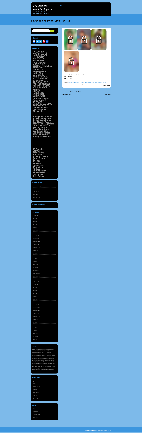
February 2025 (36, 267)
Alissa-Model (44, 350)
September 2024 (36, 281)
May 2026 (35, 224)
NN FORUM (38, 67)
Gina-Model (37, 371)
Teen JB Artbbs (40, 127)
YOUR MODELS (40, 87)
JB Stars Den (39, 172)
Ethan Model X (40, 100)
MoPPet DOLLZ (40, 53)
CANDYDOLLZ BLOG (42, 103)
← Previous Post (66, 94)
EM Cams (37, 150)
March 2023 (35, 333)
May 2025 (35, 258)
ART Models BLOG (41, 85)
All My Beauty (39, 170)
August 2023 (35, 319)
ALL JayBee (38, 111)
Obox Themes (108, 430)
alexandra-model (46, 349)
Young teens (76, 84)
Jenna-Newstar (43, 371)
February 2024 (36, 302)
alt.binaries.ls (48, 352)
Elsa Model (34, 368)
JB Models (38, 167)
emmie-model (46, 368)
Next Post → (108, 94)
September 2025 (36, 247)
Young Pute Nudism (42, 136)
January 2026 (36, 235)
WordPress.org (36, 417)
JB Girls (36, 161)
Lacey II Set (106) (36, 197)
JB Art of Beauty (40, 156)
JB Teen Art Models (42, 118)
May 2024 (35, 293)
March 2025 (35, 264)
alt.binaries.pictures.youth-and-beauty (39, 363)
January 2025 (36, 270)
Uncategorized (36, 389)
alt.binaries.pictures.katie (50, 355)
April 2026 (35, 227)
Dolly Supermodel (47, 364)
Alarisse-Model (35, 349)
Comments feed (36, 414)
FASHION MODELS (42, 83)
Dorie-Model (53, 364)
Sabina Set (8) (36, 191)
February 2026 (36, 233)
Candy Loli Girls (40, 107)
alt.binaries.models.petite (37, 354)
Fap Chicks (38, 174)
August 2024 (35, 284)
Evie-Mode (51, 368)
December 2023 (36, 307)
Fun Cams (37, 154)
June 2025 (35, 256)
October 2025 (36, 244)
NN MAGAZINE (40, 71)
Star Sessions (39, 109)
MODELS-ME (39, 64)
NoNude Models (98, 82)
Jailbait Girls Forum (42, 120)
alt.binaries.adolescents (40, 352)
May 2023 (35, 327)
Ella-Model (53, 366)
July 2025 (35, 253)
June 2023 (35, 325)
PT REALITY (38, 56)
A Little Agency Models (51, 350)
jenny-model (48, 371)
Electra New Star (41, 366)
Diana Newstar (41, 364)
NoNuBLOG (38, 93)
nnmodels (70, 82)
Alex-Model (40, 349)
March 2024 (35, 299)
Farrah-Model (37, 369)
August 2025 (35, 250)
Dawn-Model (49, 363)
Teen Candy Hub (40, 134)
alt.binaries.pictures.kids (37, 357)
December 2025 (36, 238)
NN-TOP (36, 91)
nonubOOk (38, 69)
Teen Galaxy (38, 152)
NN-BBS (36, 89)
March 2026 (35, 230)
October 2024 (36, 279)
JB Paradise (38, 149)
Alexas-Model (35, 350)
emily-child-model (40, 368)
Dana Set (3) (35, 189)
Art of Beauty (39, 158)
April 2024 (35, 296)
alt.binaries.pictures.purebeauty (38, 358)
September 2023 (36, 316)
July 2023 (35, 322)
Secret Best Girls (41, 129)
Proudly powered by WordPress (90, 430)
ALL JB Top (38, 51)
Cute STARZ (38, 74)
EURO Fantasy (39, 62)
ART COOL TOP (40, 82)
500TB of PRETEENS (42, 65)
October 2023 (36, 313)
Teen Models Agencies (43, 123)
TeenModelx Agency (42, 121)
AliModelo (40, 350)
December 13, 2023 (78, 82)
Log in (34, 408)
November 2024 (36, 276)
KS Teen (36, 168)
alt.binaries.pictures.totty (49, 358)
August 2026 (35, 215)
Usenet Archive (36, 392)
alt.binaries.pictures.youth (49, 361)
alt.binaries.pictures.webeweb (38, 361)
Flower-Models (49, 369)
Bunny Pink (38, 165)
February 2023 (36, 336)
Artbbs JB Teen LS (41, 125)
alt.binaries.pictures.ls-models (47, 357)
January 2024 (36, 304)
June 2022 (35, 339)
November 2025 (36, 241)
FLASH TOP (38, 60)
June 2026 (35, 221)
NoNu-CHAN (38, 73)
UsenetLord (70, 84)
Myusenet (87, 82)
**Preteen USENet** (42, 98)
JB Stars (37, 163)
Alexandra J (52, 349)
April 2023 (35, 330)
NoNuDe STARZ (40, 55)
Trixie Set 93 (35, 194)
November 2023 (36, 310)
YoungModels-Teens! (42, 116)
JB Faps (36, 159)
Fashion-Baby (43, 369)
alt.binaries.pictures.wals (49, 360)
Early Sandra (34, 366)
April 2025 (35, 261)
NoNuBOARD (39, 94)
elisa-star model (48, 366)
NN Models (91, 82)
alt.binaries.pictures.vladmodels (38, 360)
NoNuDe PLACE (40, 76)
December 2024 (36, 273)
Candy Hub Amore (41, 132)
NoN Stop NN (39, 96)
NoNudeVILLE (39, 105)
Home (61, 6)
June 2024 (35, 290)
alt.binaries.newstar (46, 354)
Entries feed (35, 411)
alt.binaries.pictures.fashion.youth (38, 355)
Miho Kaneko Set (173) (38, 186)
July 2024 (35, 287)
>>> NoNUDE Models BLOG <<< (43, 7)
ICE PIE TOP (39, 58)
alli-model (34, 352)
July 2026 (35, 218)
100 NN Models (40, 78)
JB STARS (37, 102)
